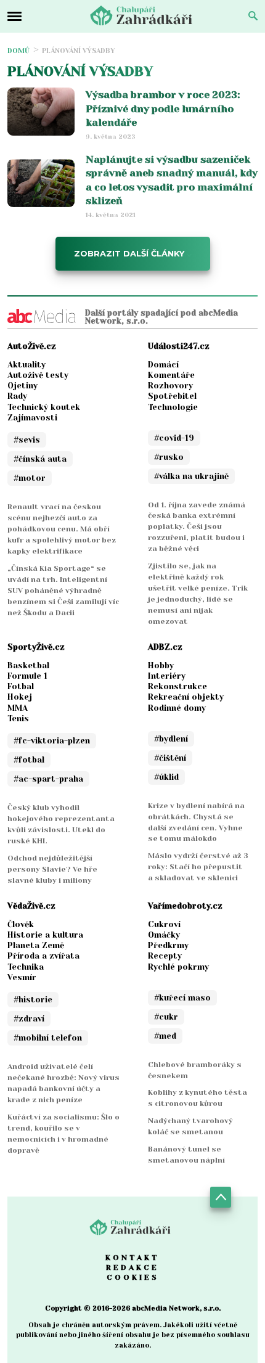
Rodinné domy (177, 708)
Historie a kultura (45, 934)
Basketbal (28, 665)
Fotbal (20, 686)
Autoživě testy (37, 375)
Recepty (165, 955)
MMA (17, 708)
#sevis (27, 439)
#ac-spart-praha (48, 779)
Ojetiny (22, 385)
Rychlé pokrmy (178, 967)
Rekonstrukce (177, 686)
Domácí (163, 364)
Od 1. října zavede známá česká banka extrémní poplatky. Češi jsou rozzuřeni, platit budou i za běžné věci (196, 527)
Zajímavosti (32, 417)
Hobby (161, 665)
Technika (25, 967)
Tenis (18, 718)
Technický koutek (43, 407)
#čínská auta (40, 459)
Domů (18, 51)
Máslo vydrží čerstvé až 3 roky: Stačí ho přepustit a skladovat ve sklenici (198, 866)
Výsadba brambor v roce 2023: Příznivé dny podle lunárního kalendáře (163, 108)
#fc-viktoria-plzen (52, 740)
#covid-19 (174, 438)
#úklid (166, 777)
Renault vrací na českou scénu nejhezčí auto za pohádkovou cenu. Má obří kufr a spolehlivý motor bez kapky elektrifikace (61, 528)
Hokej (19, 697)
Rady (17, 396)
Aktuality (26, 364)
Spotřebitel (172, 396)
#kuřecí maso (182, 997)
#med (165, 1036)
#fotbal (29, 759)
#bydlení (171, 738)
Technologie (173, 407)
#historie (33, 999)
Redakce (132, 1267)
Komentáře (171, 375)
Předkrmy (168, 945)
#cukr (166, 1016)
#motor (30, 478)
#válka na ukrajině (191, 476)
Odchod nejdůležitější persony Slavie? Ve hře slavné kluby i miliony (52, 869)
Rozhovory (170, 385)
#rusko (169, 457)
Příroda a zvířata (43, 955)
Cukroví (164, 924)
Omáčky (164, 934)
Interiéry (167, 676)
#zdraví (29, 1018)
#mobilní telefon (48, 1037)
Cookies (133, 1277)
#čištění (170, 758)
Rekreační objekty (186, 697)
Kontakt (132, 1257)
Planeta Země (35, 945)
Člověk (20, 924)
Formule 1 (27, 676)
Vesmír (21, 977)
